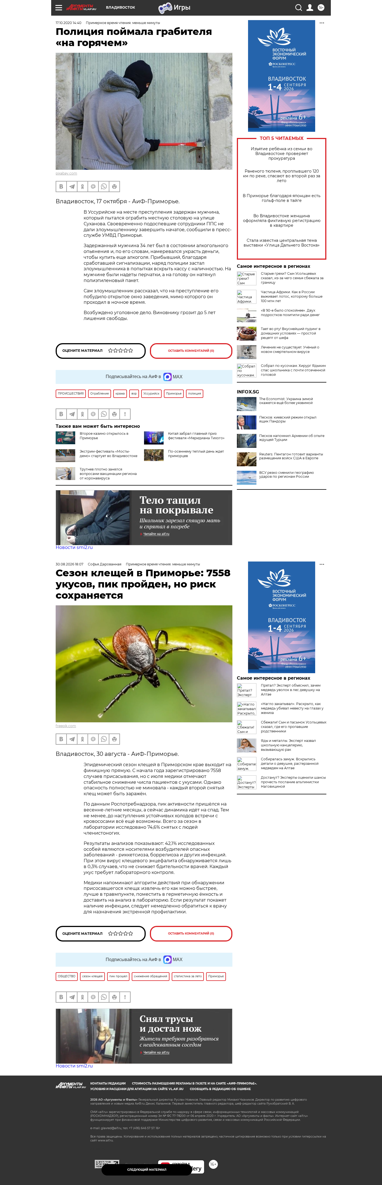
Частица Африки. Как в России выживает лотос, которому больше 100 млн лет (291, 296)
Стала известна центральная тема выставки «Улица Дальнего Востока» (282, 243)
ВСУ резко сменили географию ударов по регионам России (286, 475)
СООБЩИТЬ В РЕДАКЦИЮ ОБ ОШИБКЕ (220, 1089)
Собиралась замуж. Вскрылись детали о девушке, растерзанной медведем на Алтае (290, 763)
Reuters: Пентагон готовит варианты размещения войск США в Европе (291, 456)
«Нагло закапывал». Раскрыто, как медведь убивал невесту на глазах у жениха (292, 708)
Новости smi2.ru (74, 547)
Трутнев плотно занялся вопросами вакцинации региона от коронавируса (108, 473)
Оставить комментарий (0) (191, 351)
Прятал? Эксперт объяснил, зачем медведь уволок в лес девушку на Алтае (290, 689)
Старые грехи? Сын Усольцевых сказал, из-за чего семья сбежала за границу (292, 278)
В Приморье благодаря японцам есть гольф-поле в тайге (281, 198)
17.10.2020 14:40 (68, 23)
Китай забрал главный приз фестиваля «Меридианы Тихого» (196, 435)
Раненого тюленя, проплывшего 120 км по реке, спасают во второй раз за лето (281, 176)
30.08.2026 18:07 (69, 564)
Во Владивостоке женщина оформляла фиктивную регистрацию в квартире (281, 221)
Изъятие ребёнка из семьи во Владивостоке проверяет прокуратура (281, 154)
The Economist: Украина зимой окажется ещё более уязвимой (286, 401)
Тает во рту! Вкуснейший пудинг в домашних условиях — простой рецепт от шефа (290, 333)
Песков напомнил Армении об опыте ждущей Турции (291, 438)
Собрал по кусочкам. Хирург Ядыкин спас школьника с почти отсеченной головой (293, 370)
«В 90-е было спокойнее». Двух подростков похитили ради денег (290, 312)
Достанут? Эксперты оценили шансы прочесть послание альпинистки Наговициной (293, 782)
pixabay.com (66, 173)
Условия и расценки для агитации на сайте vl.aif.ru (136, 1089)
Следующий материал (146, 1170)
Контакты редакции (108, 1083)
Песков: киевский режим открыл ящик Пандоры (288, 419)
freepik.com (66, 726)
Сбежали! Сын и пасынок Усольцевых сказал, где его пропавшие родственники (293, 726)
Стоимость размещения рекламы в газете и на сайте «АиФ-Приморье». (194, 1083)
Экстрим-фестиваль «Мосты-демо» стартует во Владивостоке (108, 453)
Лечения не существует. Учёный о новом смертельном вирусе (290, 349)
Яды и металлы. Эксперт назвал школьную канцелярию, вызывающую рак (288, 745)
